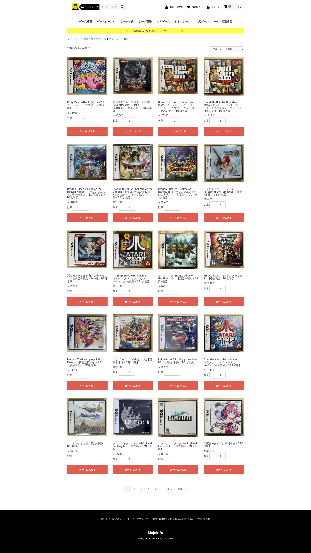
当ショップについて (111, 518)
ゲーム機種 (85, 21)
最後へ (181, 489)
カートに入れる (87, 131)
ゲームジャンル (106, 21)
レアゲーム (163, 21)
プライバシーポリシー (136, 518)
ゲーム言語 (145, 21)
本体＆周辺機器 (223, 21)
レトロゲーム (182, 21)
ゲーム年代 (127, 21)
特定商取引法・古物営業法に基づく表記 (172, 518)
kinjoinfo (155, 532)
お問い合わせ (203, 518)
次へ (169, 489)
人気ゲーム (202, 21)
